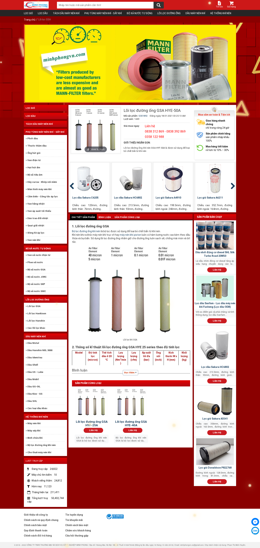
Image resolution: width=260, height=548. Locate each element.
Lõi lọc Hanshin (36, 320)
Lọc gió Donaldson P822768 (215, 467)
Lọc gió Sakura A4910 (168, 197)
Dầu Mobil (33, 379)
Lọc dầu (43, 13)
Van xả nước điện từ (38, 255)
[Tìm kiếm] (159, 5)
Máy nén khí (34, 423)
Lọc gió (28, 13)
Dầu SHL (32, 401)
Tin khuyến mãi (74, 520)
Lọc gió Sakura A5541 (215, 418)
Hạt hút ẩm (33, 167)
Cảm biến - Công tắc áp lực (42, 196)
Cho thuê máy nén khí (39, 452)
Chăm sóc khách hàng (78, 530)
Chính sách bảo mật (35, 525)
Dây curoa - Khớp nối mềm (42, 182)
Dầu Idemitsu (34, 357)
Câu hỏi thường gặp (76, 535)
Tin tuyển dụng (74, 514)
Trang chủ (29, 19)
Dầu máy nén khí (195, 13)
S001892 (143, 115)
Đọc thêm (129, 372)
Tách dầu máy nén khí (66, 13)
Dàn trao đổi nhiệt (37, 218)
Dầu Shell (32, 364)
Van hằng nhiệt (36, 203)
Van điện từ (34, 160)
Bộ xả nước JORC (37, 277)
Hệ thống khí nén (220, 13)
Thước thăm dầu (37, 145)
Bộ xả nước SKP (36, 284)
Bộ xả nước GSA (36, 269)
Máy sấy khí (34, 430)
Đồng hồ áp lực (35, 232)
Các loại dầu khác (37, 408)
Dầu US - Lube (35, 372)
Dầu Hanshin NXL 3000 (39, 350)
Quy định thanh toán (35, 530)
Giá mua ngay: (132, 126)
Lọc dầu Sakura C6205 (85, 197)
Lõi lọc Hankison (36, 313)
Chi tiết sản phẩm (83, 217)
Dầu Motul (33, 343)
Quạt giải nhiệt (35, 225)
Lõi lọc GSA (34, 306)
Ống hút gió (33, 153)
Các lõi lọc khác (36, 328)
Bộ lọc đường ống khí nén (41, 445)
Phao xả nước (35, 262)
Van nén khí (33, 240)
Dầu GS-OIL (34, 386)
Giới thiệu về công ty (36, 514)
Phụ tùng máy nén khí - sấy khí (103, 13)
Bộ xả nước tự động (139, 13)
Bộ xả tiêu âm (34, 174)
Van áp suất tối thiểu (39, 211)
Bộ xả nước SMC (36, 291)
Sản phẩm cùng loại (127, 217)
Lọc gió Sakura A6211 (210, 197)
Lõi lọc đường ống (169, 13)
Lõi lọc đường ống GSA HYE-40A (131, 423)
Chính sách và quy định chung (41, 520)
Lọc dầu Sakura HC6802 (128, 197)
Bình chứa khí (35, 438)
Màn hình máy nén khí (39, 189)
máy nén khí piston (130, 234)
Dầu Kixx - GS (34, 393)
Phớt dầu (32, 138)
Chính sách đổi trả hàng (38, 535)
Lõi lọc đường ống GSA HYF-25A (92, 423)
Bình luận (105, 217)
